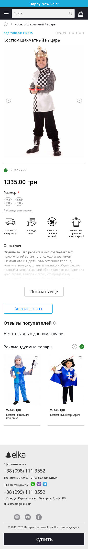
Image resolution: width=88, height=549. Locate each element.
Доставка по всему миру (10, 232)
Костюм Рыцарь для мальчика (18, 416)
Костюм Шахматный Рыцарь (35, 24)
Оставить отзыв (28, 308)
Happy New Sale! (44, 3)
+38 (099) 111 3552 (24, 492)
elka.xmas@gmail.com (17, 503)
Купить (44, 539)
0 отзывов (60, 33)
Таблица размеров (18, 210)
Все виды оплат (31, 232)
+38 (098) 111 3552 (24, 470)
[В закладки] (36, 357)
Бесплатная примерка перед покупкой (76, 233)
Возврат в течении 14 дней (52, 233)
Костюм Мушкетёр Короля (65, 415)
